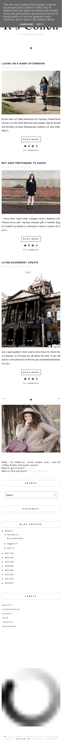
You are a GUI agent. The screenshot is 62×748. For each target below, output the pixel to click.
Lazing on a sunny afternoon (23, 63)
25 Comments (31, 383)
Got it (40, 24)
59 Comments (31, 150)
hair (5, 618)
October (11, 535)
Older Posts (58, 399)
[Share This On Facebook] (29, 146)
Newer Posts (4, 399)
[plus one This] (37, 146)
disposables (11, 609)
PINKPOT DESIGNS (44, 739)
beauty (7, 605)
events (7, 614)
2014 (7, 566)
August (11, 544)
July (9, 548)
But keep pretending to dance (24, 163)
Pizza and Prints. (15, 538)
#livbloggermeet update (20, 262)
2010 (7, 583)
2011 (7, 579)
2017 (7, 553)
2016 (7, 558)
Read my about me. (38, 471)
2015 (7, 562)
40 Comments (31, 250)
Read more (31, 139)
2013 (7, 570)
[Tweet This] (25, 146)
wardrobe (9, 626)
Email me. (31, 468)
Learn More (26, 24)
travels (8, 622)
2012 (7, 575)
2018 (7, 531)
